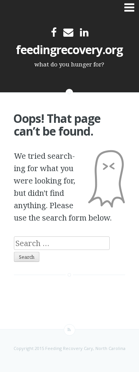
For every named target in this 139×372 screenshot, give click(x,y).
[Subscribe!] (69, 330)
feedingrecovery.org (69, 50)
